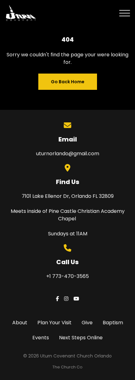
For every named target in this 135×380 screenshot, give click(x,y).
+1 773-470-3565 (67, 276)
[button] (124, 13)
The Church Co (67, 367)
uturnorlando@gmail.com (67, 153)
